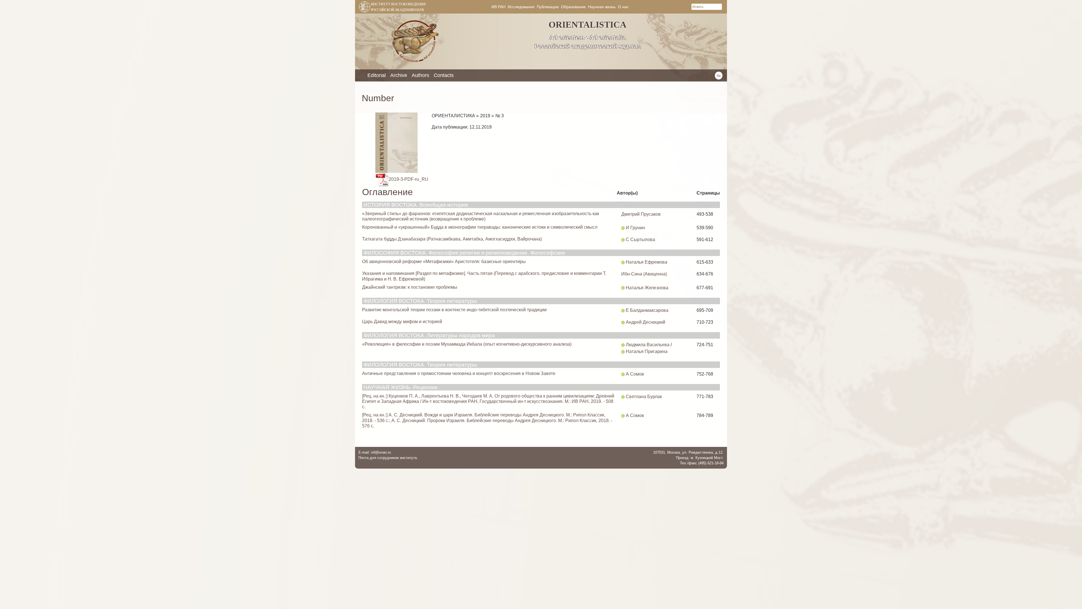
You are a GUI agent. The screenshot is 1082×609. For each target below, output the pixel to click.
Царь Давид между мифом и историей (402, 321)
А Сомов (635, 374)
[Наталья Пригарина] (623, 351)
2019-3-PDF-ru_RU (408, 179)
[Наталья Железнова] (623, 287)
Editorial (376, 75)
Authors (420, 75)
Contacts (444, 75)
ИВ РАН (498, 7)
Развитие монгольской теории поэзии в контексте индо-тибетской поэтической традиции (454, 309)
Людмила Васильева (647, 344)
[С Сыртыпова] (623, 239)
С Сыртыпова (640, 239)
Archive (398, 75)
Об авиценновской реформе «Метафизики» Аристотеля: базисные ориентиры (444, 261)
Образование (573, 7)
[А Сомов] (623, 374)
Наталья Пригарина (647, 351)
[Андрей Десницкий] (623, 322)
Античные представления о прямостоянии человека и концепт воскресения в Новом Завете (458, 373)
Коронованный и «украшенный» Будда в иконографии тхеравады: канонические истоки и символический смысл (479, 227)
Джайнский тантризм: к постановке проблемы (409, 287)
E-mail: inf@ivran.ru (374, 452)
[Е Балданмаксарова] (623, 310)
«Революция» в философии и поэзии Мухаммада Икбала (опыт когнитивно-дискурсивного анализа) (466, 344)
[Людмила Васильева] (623, 344)
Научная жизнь (602, 7)
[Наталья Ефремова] (623, 262)
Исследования (521, 7)
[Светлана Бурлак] (623, 396)
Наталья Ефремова (646, 262)
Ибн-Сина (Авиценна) (644, 274)
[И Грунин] (623, 227)
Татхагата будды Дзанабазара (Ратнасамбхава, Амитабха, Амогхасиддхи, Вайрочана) (452, 239)
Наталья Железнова (647, 287)
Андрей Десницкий (645, 322)
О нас (623, 7)
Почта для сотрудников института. (388, 458)
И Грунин (635, 227)
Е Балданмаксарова (647, 310)
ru (718, 75)
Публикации (548, 7)
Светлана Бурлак (644, 396)
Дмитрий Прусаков (641, 214)
